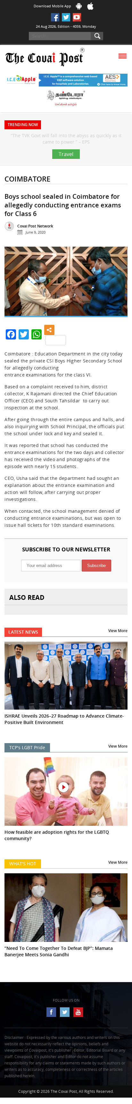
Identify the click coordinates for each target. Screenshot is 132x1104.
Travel (66, 166)
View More (118, 643)
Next (117, 297)
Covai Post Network (35, 239)
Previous (14, 297)
